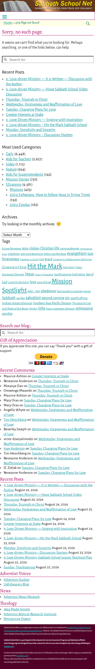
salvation (33, 297)
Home (8, 22)
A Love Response (11, 248)
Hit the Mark (44, 266)
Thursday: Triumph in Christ (27, 99)
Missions (16, 190)
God (41, 259)
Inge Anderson (14, 448)
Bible (25, 248)
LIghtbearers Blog (16, 584)
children (34, 248)
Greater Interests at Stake (24, 115)
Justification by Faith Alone (69, 274)
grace (48, 259)
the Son (33, 308)
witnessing (84, 308)
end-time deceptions (31, 254)
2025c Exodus (20, 205)
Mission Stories (17, 179)
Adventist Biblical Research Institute (30, 614)
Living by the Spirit (18, 282)
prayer (87, 291)
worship (7, 313)
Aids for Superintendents (24, 174)
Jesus (29, 274)
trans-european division (60, 308)
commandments (69, 248)
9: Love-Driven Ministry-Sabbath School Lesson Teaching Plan (48, 557)
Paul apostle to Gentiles (70, 291)
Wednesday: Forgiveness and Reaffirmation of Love (44, 104)
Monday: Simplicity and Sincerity (31, 130)
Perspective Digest (17, 619)
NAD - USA (34, 291)
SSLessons (13, 184)
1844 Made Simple (17, 609)
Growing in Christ (14, 267)
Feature (11, 169)
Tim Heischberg (15, 419)
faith (90, 254)
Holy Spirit (69, 267)
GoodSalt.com (22, 656)
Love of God (44, 282)
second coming (53, 298)
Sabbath (9, 298)
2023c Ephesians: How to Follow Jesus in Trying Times (50, 195)
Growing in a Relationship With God (72, 259)
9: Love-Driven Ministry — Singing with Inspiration (44, 120)
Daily (10, 154)
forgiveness (10, 259)
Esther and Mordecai (55, 254)
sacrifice (20, 298)
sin (67, 298)
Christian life (49, 248)
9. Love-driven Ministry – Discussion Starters (39, 135)
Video (10, 164)
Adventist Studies (16, 580)
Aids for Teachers (18, 159)
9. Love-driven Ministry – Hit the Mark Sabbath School (46, 125)
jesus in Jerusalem (44, 274)
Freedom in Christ (29, 259)
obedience (48, 291)
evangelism (77, 253)
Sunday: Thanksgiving (19, 567)
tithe (41, 308)
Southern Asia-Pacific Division (52, 303)
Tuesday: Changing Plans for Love (31, 109)
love (33, 282)
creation (14, 254)
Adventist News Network (22, 597)
